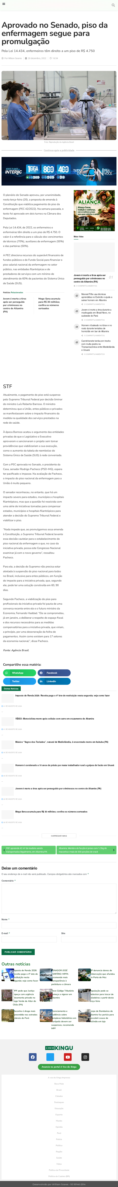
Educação (59, 1108)
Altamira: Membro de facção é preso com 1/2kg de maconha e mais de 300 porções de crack (83, 850)
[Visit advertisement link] (33, 348)
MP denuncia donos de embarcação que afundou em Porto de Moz (102, 974)
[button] (4, 4)
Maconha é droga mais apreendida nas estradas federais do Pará (25, 1015)
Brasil (59, 1090)
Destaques (59, 1102)
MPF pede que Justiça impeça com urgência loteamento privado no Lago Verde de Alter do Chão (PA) (24, 997)
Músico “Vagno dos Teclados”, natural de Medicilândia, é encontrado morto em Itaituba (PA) (61, 741)
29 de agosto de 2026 (12, 776)
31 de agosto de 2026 (12, 706)
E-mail (6, 933)
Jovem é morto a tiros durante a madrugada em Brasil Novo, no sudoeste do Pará (96, 312)
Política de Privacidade (59, 1170)
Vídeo (59, 1164)
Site (63, 933)
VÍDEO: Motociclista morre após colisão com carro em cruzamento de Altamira (54, 718)
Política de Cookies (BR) (59, 1176)
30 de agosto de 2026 (12, 752)
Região (59, 1151)
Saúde (59, 1157)
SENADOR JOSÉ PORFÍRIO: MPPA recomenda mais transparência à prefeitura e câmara (61, 977)
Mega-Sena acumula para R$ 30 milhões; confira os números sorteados (49, 303)
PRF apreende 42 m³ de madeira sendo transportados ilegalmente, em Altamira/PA (26, 850)
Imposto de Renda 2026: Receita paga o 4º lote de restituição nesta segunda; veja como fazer (62, 695)
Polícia (59, 1139)
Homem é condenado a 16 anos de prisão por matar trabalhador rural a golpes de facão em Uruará (64, 765)
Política (59, 1145)
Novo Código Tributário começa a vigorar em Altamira (62, 994)
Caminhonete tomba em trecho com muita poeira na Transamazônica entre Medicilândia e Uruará (98, 345)
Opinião (59, 1127)
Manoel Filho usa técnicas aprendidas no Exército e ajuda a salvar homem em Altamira (96, 297)
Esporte (59, 1114)
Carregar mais (59, 836)
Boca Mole (59, 1083)
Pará (59, 1133)
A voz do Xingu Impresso (59, 1077)
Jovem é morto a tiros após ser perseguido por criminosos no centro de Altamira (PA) (14, 305)
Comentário (9, 880)
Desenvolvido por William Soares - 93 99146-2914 (59, 1184)
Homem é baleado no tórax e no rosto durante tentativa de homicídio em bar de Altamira (96, 328)
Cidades (59, 1096)
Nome (6, 919)
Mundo (59, 1120)
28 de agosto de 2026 (12, 822)
